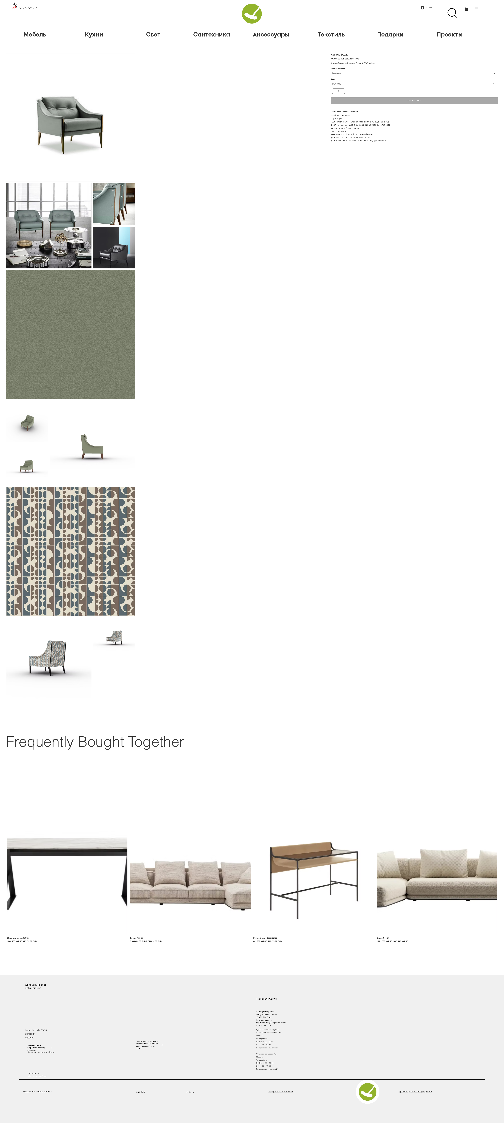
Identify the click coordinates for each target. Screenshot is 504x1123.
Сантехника (212, 34)
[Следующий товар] (501, 996)
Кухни (94, 34)
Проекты (450, 34)
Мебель (34, 34)
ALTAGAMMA (28, 8)
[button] (466, 9)
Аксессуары (272, 34)
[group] (252, 1000)
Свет (153, 34)
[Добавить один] (343, 91)
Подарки (390, 34)
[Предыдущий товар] (2, 996)
